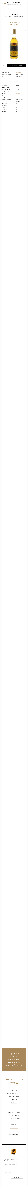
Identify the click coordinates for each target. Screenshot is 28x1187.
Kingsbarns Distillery (14, 1112)
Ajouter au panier (16, 65)
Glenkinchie (14, 1106)
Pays (5, 1167)
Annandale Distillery (14, 1093)
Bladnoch (14, 1099)
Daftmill (14, 1102)
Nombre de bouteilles (10, 1163)
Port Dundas (14, 1128)
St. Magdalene (14, 1134)
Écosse (18, 93)
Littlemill (19, 72)
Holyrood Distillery (14, 1109)
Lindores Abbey (14, 1115)
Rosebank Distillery (14, 1131)
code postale (7, 1171)
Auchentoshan (14, 1096)
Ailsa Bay (14, 1090)
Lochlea (14, 1124)
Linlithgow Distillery (14, 1118)
